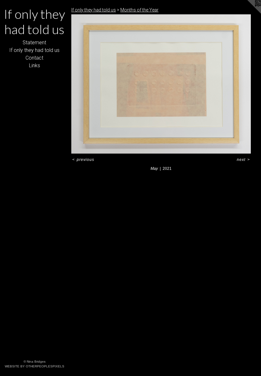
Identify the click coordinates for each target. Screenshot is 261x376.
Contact (34, 58)
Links (34, 65)
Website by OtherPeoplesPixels (34, 366)
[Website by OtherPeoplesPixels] (248, 12)
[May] (161, 84)
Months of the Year (139, 9)
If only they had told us (34, 50)
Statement (34, 43)
